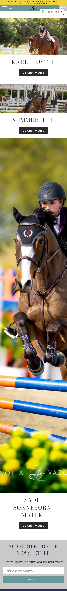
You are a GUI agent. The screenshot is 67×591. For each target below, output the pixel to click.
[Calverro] (33, 8)
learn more (34, 72)
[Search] (55, 8)
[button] (52, 12)
